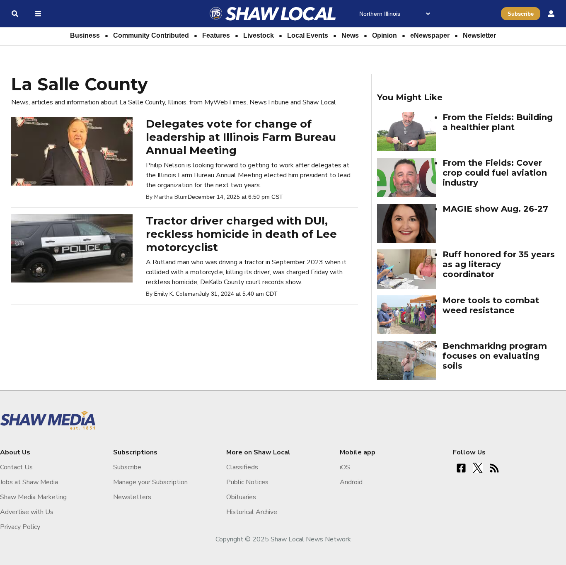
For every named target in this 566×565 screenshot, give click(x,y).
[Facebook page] (461, 468)
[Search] (15, 13)
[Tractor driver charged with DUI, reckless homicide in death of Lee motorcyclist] (72, 248)
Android (351, 482)
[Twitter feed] (477, 468)
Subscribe (521, 14)
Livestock (258, 35)
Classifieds (242, 467)
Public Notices (247, 482)
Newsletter (479, 35)
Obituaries (241, 497)
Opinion (384, 35)
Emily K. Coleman (176, 294)
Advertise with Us (26, 512)
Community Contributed (151, 35)
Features (216, 35)
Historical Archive (251, 512)
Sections (36, 13)
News (350, 35)
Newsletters (132, 497)
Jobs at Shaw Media (29, 482)
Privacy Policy (20, 526)
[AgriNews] (273, 14)
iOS (345, 467)
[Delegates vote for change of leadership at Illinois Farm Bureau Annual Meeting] (72, 151)
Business (85, 35)
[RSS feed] (494, 468)
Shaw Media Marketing (33, 497)
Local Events (307, 35)
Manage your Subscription (150, 482)
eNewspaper (430, 35)
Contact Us (16, 467)
